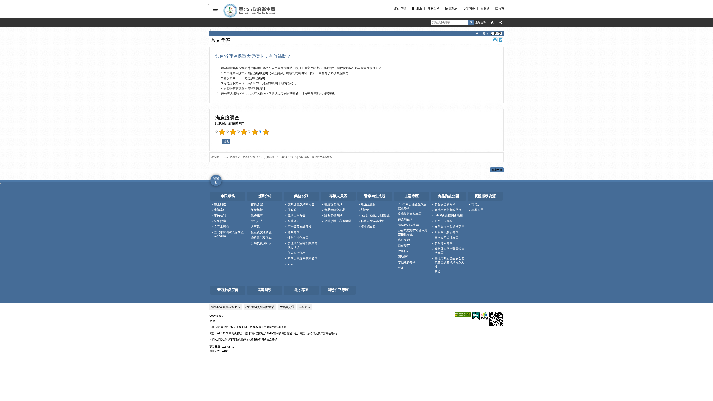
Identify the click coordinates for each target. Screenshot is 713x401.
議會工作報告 (296, 215)
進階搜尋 (480, 22)
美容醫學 (265, 290)
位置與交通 (286, 307)
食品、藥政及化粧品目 (376, 215)
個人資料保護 (296, 252)
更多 (291, 263)
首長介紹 (257, 204)
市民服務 (228, 196)
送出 (218, 141)
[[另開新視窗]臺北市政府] (484, 316)
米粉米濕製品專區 (446, 232)
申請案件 (220, 209)
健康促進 (404, 251)
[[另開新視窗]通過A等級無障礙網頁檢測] (463, 314)
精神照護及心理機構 (337, 221)
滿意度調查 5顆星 (265, 131)
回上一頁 (497, 169)
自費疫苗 (404, 245)
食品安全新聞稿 (445, 204)
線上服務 (220, 204)
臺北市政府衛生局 (260, 10)
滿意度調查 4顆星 (254, 131)
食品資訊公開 (448, 196)
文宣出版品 (221, 226)
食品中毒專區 (443, 221)
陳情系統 (451, 8)
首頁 (482, 33)
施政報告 (293, 209)
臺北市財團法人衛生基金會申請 (229, 234)
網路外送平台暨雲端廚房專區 (449, 250)
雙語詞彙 (469, 8)
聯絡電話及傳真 (261, 237)
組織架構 (257, 209)
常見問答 (433, 8)
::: (1, 183)
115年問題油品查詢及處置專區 (412, 206)
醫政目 (365, 209)
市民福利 (220, 215)
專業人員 (477, 209)
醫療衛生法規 (374, 196)
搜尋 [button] (471, 22)
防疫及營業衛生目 (373, 221)
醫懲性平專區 (338, 290)
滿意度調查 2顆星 (232, 131)
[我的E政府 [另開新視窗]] (476, 316)
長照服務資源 (485, 196)
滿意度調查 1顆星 (221, 131)
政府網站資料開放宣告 (260, 307)
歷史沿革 (257, 221)
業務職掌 (257, 215)
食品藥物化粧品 (334, 209)
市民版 (475, 204)
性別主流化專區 (298, 237)
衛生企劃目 (368, 204)
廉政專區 (293, 232)
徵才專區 (301, 290)
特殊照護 (220, 221)
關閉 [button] (215, 11)
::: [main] (210, 29)
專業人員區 (338, 196)
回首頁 (499, 8)
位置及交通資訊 (261, 232)
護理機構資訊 (333, 215)
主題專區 (412, 196)
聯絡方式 (304, 307)
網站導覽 (400, 8)
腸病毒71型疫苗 (408, 224)
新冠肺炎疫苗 (227, 290)
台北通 (485, 8)
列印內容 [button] (495, 39)
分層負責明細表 (261, 243)
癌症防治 (404, 240)
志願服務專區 (407, 262)
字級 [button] (492, 22)
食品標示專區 (443, 243)
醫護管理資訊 (333, 204)
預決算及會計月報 (299, 226)
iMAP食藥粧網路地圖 (449, 215)
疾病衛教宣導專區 (410, 213)
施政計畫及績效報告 (301, 204)
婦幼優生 (404, 256)
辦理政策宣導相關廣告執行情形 (302, 245)
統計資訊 (293, 221)
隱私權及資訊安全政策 (226, 307)
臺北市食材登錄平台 (448, 209)
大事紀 (255, 226)
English (417, 8)
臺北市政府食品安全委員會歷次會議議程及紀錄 (449, 262)
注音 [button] (500, 39)
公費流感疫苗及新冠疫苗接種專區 (413, 232)
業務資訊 (301, 196)
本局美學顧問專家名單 (302, 258)
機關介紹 (265, 196)
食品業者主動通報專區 (449, 226)
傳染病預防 (405, 219)
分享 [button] (501, 22)
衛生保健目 (368, 226)
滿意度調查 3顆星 (243, 131)
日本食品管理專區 (446, 237)
